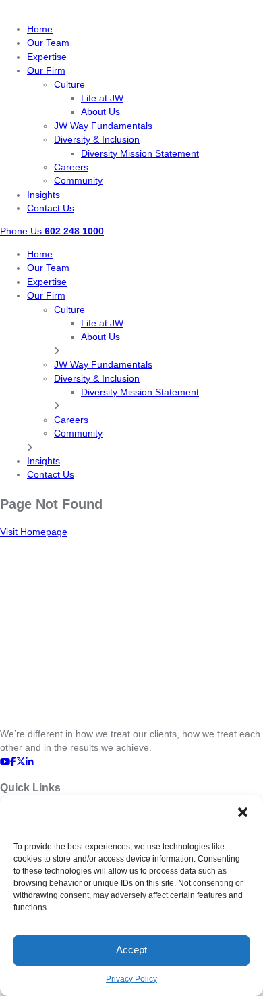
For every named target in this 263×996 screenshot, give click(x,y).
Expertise (47, 57)
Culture (69, 85)
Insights (43, 195)
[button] (243, 812)
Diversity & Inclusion (97, 139)
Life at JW (102, 98)
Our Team (48, 43)
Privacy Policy (131, 979)
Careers (71, 167)
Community (78, 181)
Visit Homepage (33, 532)
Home (40, 29)
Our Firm (46, 71)
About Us (100, 112)
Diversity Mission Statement (140, 154)
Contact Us (50, 208)
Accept (131, 949)
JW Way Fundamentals (103, 126)
